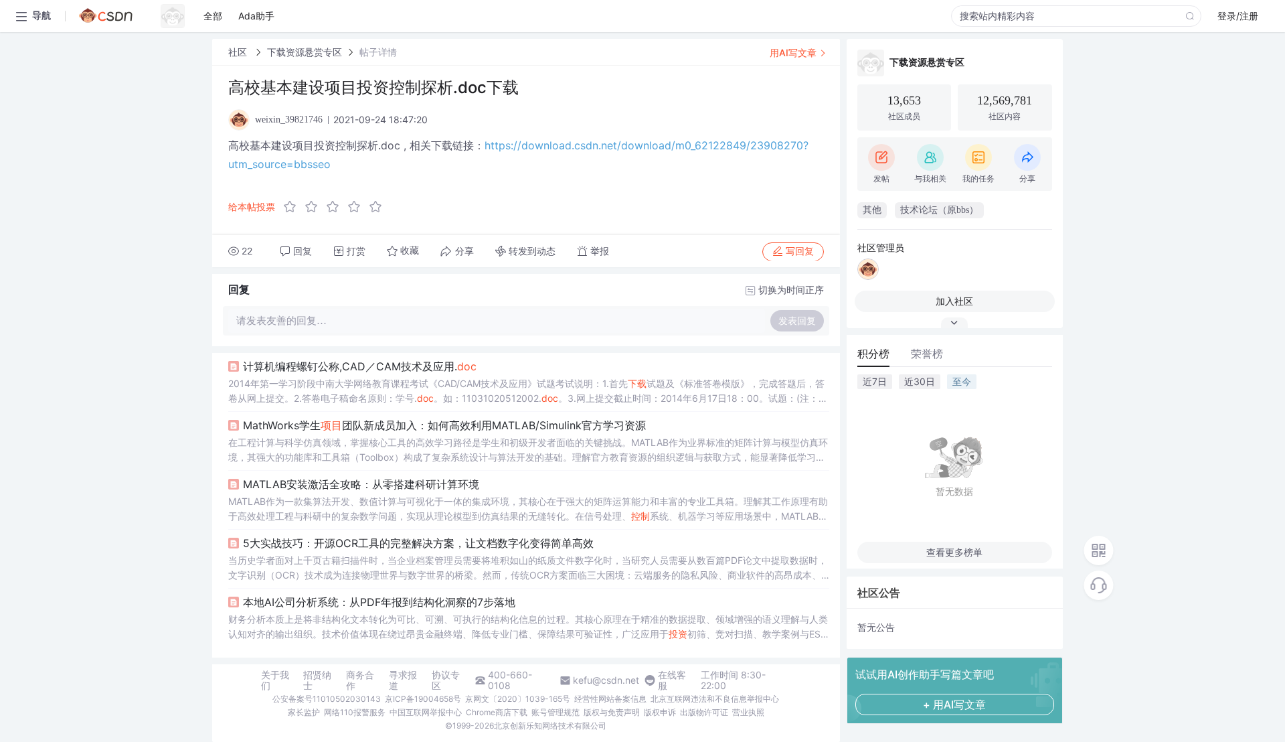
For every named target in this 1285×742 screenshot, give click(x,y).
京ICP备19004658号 (423, 699)
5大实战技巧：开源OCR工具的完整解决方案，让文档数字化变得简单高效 (418, 543)
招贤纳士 (317, 680)
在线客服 (672, 680)
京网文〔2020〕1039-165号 (517, 699)
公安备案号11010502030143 (326, 699)
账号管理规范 (555, 712)
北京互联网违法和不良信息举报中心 (715, 699)
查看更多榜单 (954, 552)
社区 (239, 52)
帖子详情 (378, 52)
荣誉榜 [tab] (927, 353)
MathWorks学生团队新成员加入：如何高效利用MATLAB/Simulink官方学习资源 (444, 425)
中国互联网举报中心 (426, 712)
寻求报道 (403, 680)
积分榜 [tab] (873, 353)
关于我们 (275, 680)
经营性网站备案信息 (610, 699)
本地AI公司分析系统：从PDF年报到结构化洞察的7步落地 (379, 602)
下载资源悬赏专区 (304, 52)
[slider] (336, 207)
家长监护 (304, 712)
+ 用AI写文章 (954, 704)
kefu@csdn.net (606, 680)
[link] (239, 52)
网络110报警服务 (355, 712)
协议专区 (446, 680)
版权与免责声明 (612, 712)
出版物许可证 (704, 712)
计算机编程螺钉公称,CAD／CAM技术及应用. (360, 366)
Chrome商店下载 (496, 712)
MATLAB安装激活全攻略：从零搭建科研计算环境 (361, 484)
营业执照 (748, 712)
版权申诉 (660, 712)
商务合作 (360, 680)
